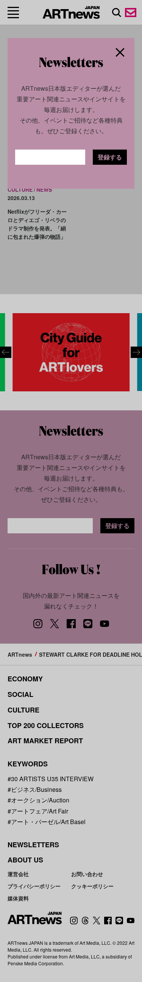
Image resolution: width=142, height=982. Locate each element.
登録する (110, 157)
